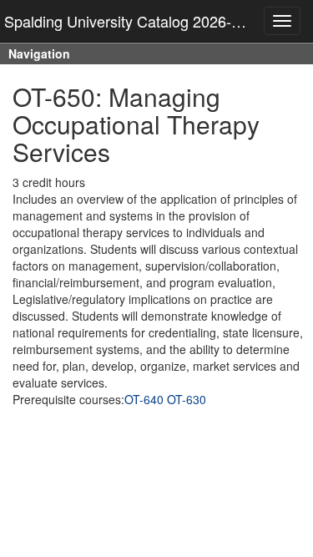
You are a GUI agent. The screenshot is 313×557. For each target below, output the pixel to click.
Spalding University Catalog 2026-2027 (134, 21)
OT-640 (144, 399)
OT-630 (186, 399)
